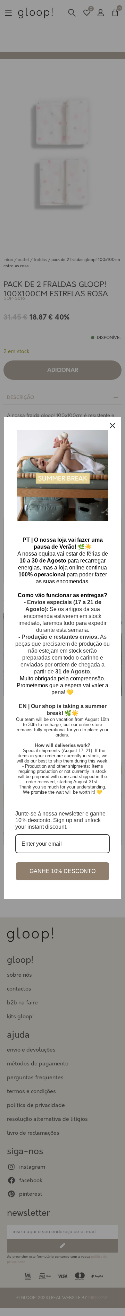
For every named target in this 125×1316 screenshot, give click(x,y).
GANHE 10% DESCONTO (62, 871)
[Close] (112, 425)
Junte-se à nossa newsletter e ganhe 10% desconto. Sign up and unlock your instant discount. (60, 820)
